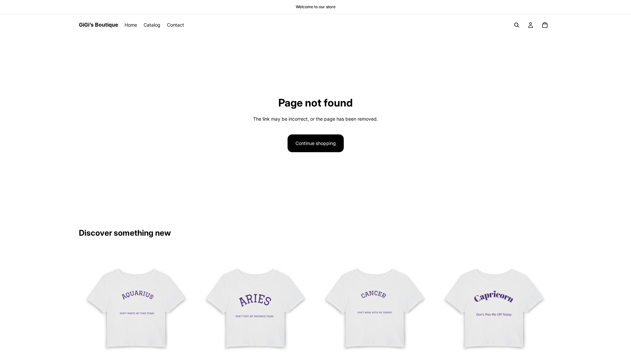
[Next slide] (184, 306)
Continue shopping (315, 143)
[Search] (516, 25)
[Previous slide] (89, 306)
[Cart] (545, 25)
